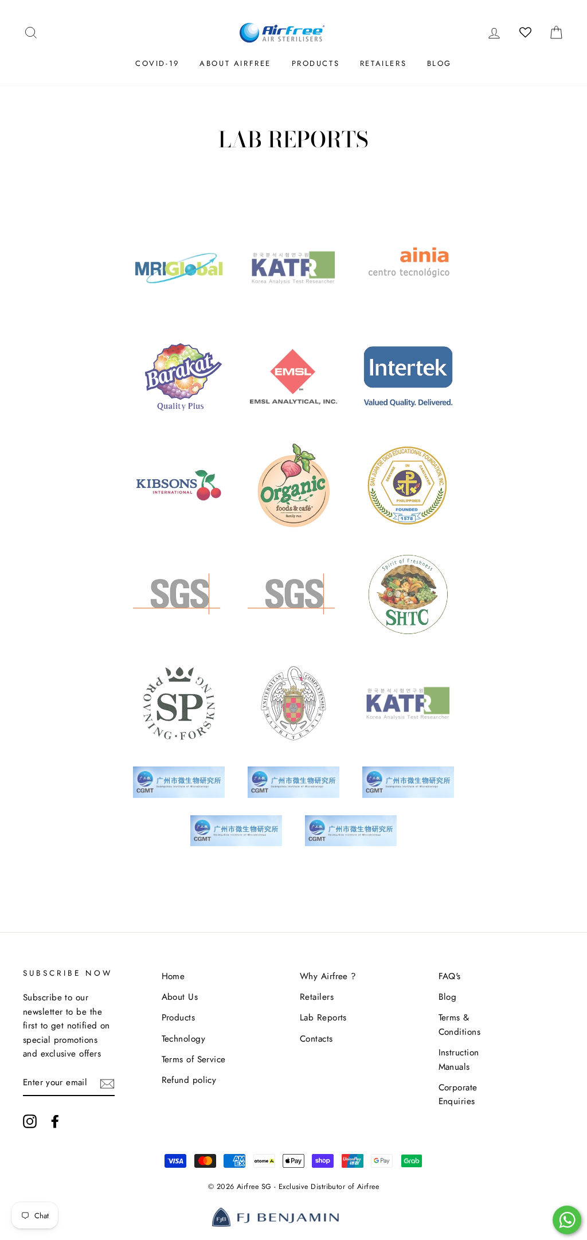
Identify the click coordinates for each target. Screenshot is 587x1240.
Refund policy (189, 1080)
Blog (439, 63)
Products (316, 63)
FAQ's (450, 976)
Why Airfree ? (328, 976)
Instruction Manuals (459, 1059)
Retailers (383, 63)
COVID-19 (157, 63)
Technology (184, 1038)
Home (173, 976)
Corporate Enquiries (458, 1094)
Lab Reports (323, 1017)
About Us (180, 997)
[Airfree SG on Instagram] (30, 1120)
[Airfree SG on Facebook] (55, 1120)
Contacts (316, 1038)
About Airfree (235, 63)
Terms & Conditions (460, 1024)
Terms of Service (194, 1059)
